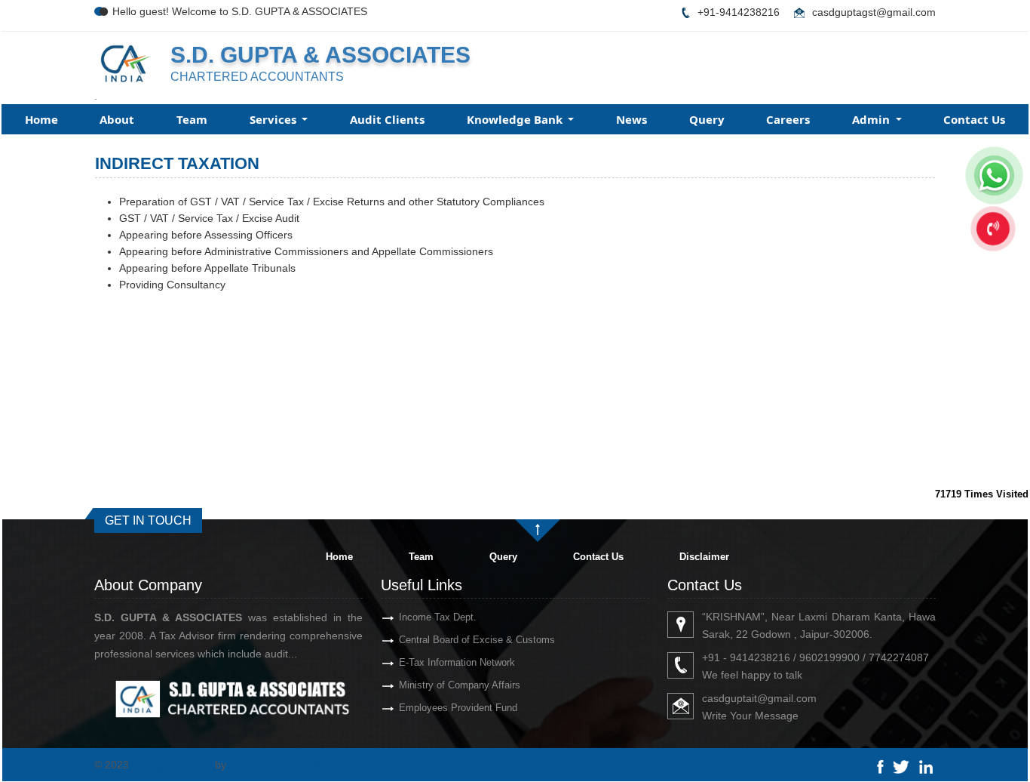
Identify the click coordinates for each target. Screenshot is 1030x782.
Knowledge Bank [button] (516, 119)
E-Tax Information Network (457, 662)
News (631, 119)
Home (41, 119)
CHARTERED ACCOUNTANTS (257, 76)
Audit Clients (387, 119)
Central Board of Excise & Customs (477, 639)
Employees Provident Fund (458, 707)
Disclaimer (704, 556)
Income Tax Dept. (438, 617)
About (117, 119)
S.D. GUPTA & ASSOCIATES (320, 54)
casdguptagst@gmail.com (874, 12)
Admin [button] (872, 119)
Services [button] (274, 119)
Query (707, 119)
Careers (788, 119)
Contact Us (974, 119)
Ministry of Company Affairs (459, 685)
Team (191, 119)
